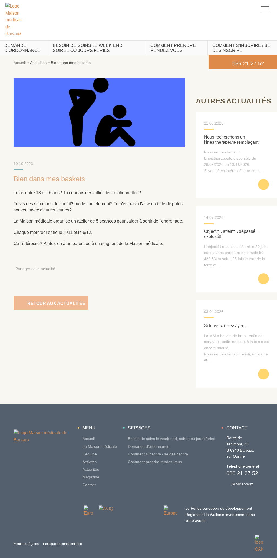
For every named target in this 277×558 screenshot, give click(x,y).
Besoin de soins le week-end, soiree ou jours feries (88, 48)
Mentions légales (26, 544)
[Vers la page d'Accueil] (13, 20)
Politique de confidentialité (62, 544)
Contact (89, 485)
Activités (90, 462)
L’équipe (90, 454)
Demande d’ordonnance (22, 48)
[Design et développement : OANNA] (259, 544)
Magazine (91, 477)
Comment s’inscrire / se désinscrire (241, 48)
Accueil (20, 62)
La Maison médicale (100, 446)
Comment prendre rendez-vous (173, 48)
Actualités (38, 62)
